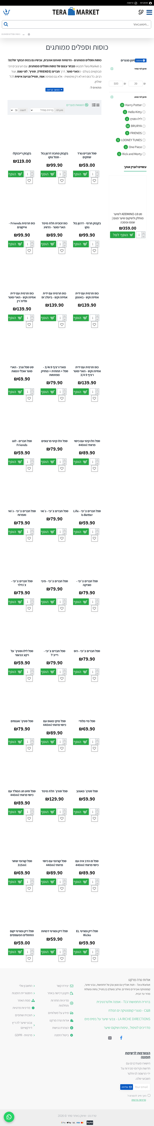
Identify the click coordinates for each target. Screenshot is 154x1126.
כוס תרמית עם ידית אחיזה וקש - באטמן (87, 295)
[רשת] (98, 105)
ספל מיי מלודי (87, 721)
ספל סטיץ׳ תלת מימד (55, 791)
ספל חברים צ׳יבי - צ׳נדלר (22, 583)
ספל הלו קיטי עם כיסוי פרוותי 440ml (87, 443)
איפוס (139, 60)
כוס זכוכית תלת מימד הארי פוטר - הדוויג (54, 225)
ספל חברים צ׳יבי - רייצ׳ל (54, 653)
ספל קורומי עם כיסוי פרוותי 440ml (54, 863)
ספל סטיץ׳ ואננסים (22, 721)
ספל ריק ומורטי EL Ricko (87, 933)
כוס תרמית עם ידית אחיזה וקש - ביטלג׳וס (54, 295)
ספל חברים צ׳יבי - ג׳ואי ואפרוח (22, 513)
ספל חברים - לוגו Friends (22, 443)
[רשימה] (94, 105)
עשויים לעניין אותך (135, 167)
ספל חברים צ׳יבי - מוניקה (87, 583)
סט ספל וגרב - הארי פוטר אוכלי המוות (22, 369)
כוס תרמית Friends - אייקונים (22, 225)
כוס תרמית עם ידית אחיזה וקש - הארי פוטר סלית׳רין (22, 297)
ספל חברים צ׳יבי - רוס (87, 651)
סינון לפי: (59, 110)
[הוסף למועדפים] (94, 180)
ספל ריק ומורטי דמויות (54, 931)
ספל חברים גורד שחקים (87, 155)
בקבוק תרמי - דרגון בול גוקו (87, 225)
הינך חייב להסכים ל (137, 1098)
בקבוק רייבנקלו (22, 153)
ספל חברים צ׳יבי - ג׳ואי (54, 511)
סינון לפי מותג (140, 96)
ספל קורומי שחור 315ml (22, 863)
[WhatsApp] (9, 1117)
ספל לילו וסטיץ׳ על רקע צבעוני (22, 653)
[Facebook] (121, 1038)
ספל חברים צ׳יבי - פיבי (54, 581)
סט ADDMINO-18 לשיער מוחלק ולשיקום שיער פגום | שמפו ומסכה (127, 218)
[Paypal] (90, 1122)
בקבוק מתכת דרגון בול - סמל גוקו (54, 155)
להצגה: (23, 110)
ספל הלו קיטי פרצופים (54, 441)
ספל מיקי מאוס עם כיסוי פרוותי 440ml (54, 723)
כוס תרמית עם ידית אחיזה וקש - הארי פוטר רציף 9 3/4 (87, 371)
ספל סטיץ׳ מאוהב (87, 791)
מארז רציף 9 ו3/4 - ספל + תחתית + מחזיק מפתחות (54, 371)
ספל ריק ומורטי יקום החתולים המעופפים (22, 933)
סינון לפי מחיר (140, 68)
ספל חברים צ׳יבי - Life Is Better (87, 513)
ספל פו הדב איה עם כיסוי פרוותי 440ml (87, 863)
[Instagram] (110, 1038)
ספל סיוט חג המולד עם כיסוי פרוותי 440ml (22, 793)
